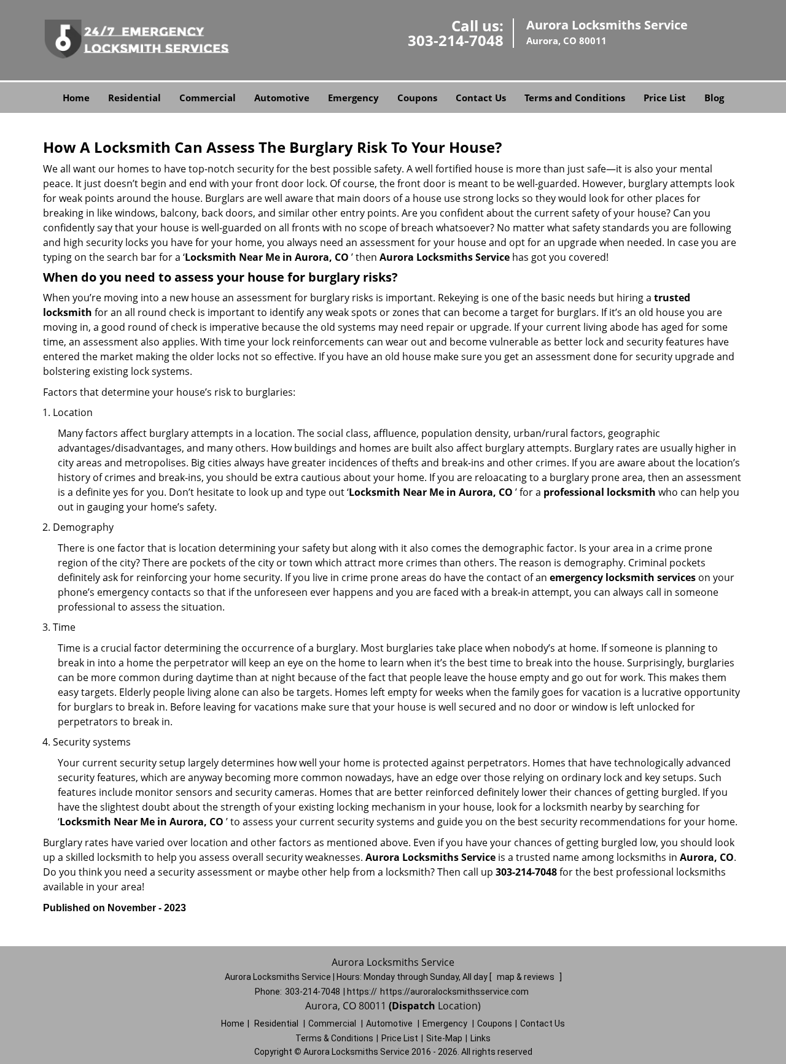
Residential (134, 97)
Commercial (207, 97)
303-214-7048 (456, 40)
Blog (714, 97)
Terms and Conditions (574, 97)
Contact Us (481, 97)
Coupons (417, 97)
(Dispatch (413, 1005)
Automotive (281, 97)
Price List (665, 97)
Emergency (353, 97)
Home (76, 97)
